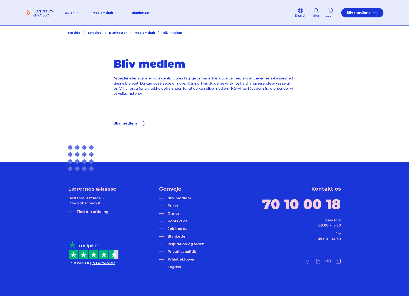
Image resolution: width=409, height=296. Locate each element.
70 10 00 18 (301, 204)
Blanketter (141, 13)
